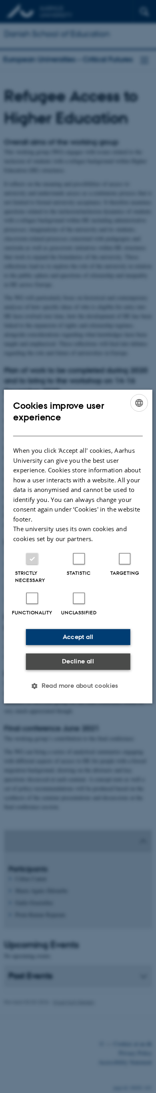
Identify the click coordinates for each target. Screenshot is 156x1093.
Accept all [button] (78, 637)
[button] (78, 686)
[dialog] (78, 547)
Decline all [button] (78, 661)
